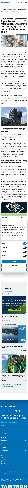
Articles (3, 458)
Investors (4, 460)
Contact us (4, 451)
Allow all (14, 261)
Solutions (4, 437)
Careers (3, 462)
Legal (15, 471)
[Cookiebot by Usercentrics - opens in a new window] (21, 217)
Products (4, 441)
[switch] (25, 247)
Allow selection (14, 265)
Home (2, 8)
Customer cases (9, 8)
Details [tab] (14, 220)
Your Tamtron (5, 464)
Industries (4, 447)
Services (3, 444)
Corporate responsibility (7, 471)
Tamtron (3, 456)
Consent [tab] (5, 220)
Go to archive (5, 293)
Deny (14, 269)
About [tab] (23, 220)
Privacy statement (5, 474)
